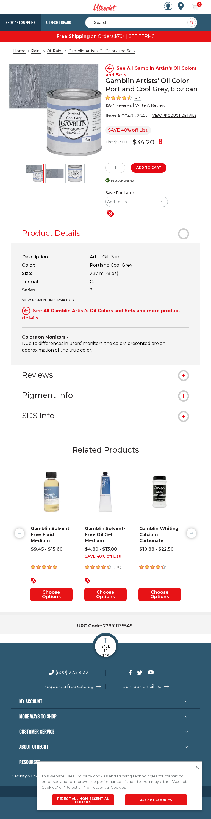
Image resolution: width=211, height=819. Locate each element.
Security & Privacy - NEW (33, 776)
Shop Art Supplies (20, 22)
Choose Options (51, 594)
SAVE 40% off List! (128, 130)
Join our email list (143, 686)
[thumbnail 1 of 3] (34, 173)
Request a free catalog (68, 686)
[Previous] (19, 533)
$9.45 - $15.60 (47, 549)
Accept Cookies (156, 800)
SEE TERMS (142, 36)
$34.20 (143, 142)
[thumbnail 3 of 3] (75, 173)
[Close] (197, 767)
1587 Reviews (119, 105)
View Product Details (174, 115)
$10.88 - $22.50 (156, 549)
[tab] (105, 233)
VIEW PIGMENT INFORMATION (48, 300)
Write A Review (150, 105)
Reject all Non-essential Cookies (83, 800)
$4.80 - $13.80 (101, 549)
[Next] (191, 533)
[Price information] (112, 214)
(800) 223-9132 (71, 672)
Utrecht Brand (58, 22)
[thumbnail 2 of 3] (54, 173)
